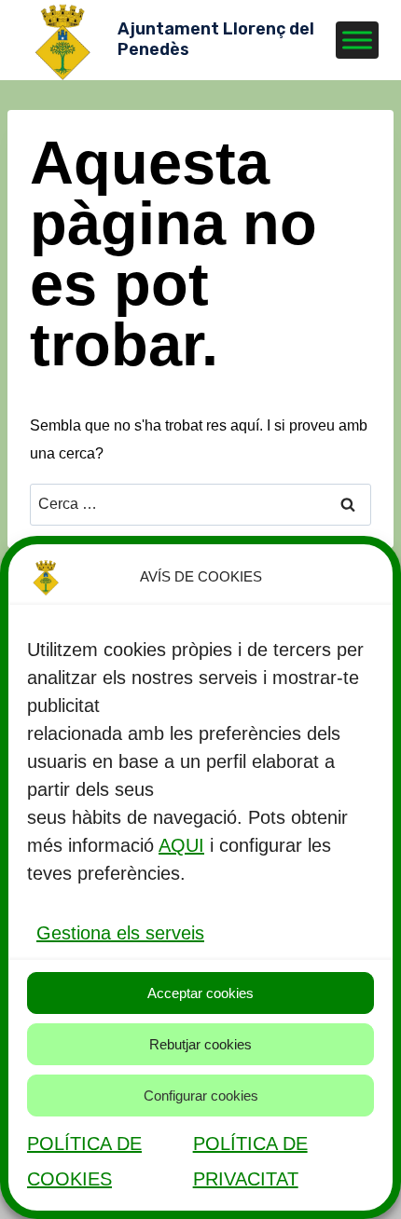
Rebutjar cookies (200, 1044)
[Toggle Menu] (357, 39)
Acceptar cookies (200, 993)
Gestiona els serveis (120, 933)
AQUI (181, 845)
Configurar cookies (201, 1095)
